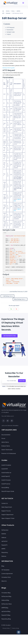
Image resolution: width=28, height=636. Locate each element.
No (16, 309)
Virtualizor (15, 425)
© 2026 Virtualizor (6, 625)
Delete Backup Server (19, 299)
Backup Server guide (8, 68)
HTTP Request (10, 27)
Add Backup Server (8, 296)
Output (9, 34)
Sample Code (11, 32)
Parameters (10, 30)
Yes (11, 309)
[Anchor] (16, 70)
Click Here (17, 200)
